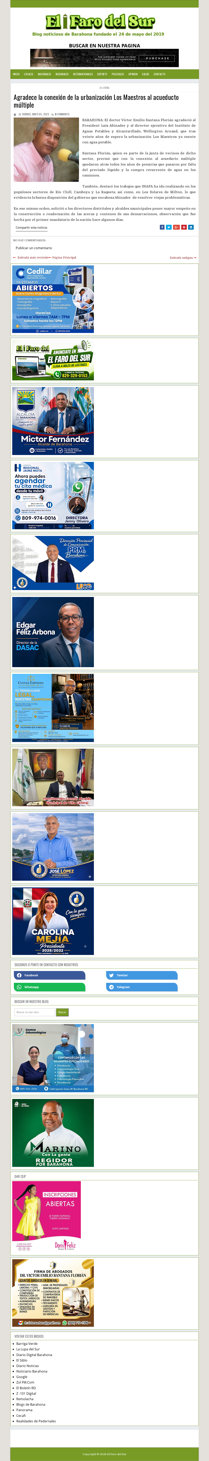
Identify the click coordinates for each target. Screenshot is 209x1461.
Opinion (133, 74)
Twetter (122, 975)
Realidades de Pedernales (36, 1421)
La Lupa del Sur (28, 1349)
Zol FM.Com (25, 1382)
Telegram (123, 987)
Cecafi (21, 1415)
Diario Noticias (27, 1366)
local (106, 87)
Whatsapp (31, 987)
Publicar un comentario (34, 248)
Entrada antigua (181, 257)
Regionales (62, 74)
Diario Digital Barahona (34, 1355)
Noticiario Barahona (31, 1371)
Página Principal (64, 257)
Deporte (102, 74)
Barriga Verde (27, 1343)
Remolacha (24, 1399)
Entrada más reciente (33, 257)
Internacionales (83, 74)
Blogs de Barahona (30, 1404)
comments (62, 114)
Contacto (160, 74)
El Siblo (21, 1360)
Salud (145, 74)
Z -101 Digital (26, 1393)
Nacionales (44, 74)
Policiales (118, 74)
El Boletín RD (26, 1388)
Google (21, 1377)
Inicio (16, 74)
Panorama (24, 1410)
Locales (28, 74)
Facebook (31, 975)
